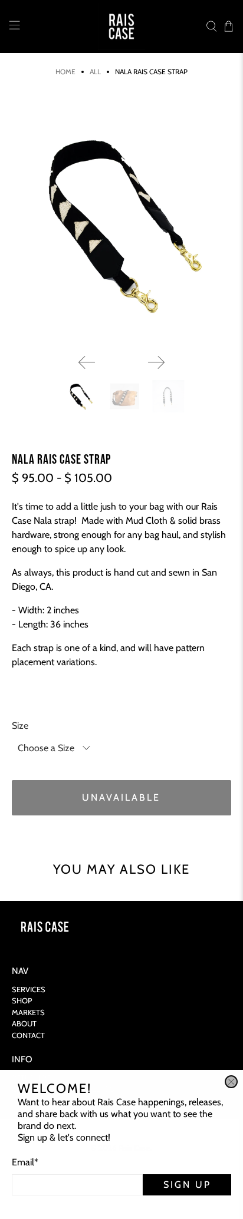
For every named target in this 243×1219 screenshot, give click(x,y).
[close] (231, 1082)
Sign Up (187, 1184)
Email (25, 1162)
